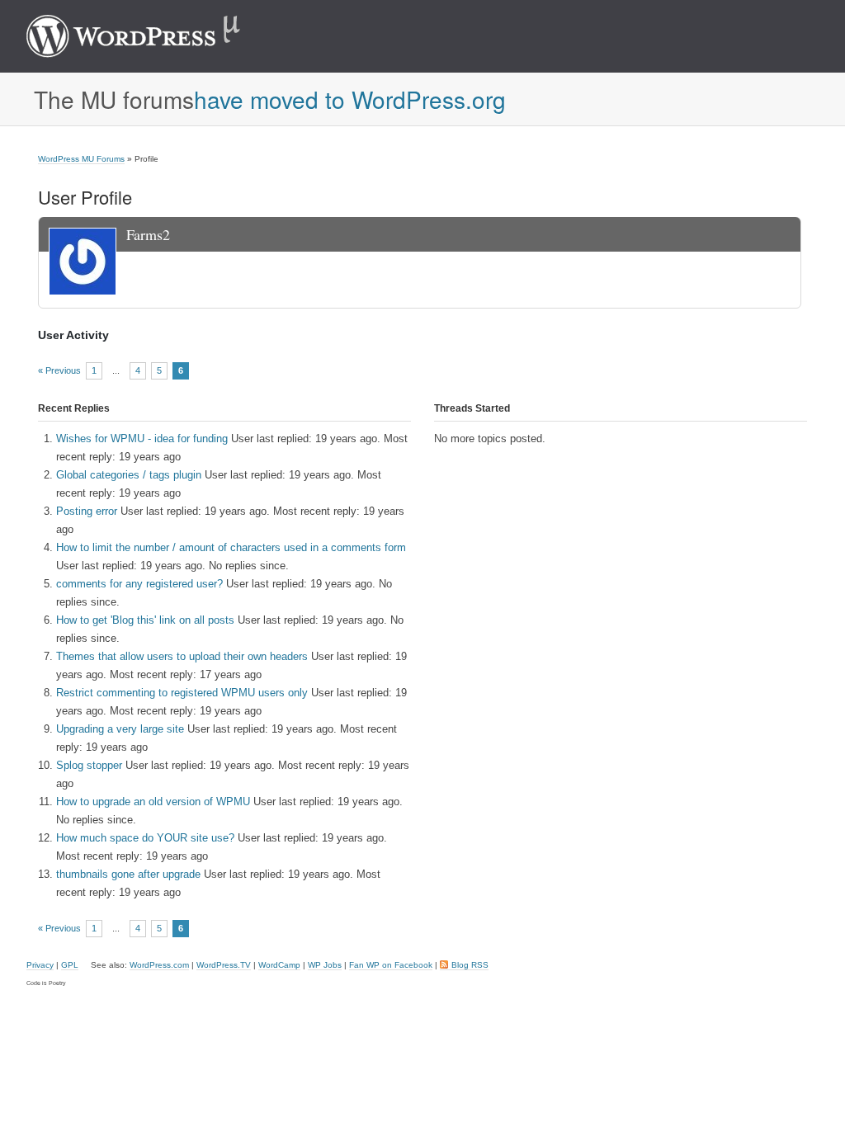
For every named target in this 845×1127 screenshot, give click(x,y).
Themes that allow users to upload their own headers (182, 656)
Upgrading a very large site (120, 729)
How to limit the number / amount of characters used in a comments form (231, 547)
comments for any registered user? (139, 584)
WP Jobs (325, 964)
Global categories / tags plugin (128, 475)
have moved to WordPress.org (350, 99)
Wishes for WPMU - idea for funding (142, 438)
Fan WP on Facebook (390, 964)
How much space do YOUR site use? (145, 838)
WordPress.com (159, 964)
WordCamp (279, 964)
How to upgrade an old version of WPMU (153, 801)
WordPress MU (150, 36)
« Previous (59, 370)
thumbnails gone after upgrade (128, 874)
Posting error (86, 511)
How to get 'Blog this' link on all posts (145, 620)
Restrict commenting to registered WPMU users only (182, 692)
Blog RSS (470, 964)
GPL (69, 964)
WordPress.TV (223, 964)
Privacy (40, 964)
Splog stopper (89, 765)
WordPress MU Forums (81, 158)
